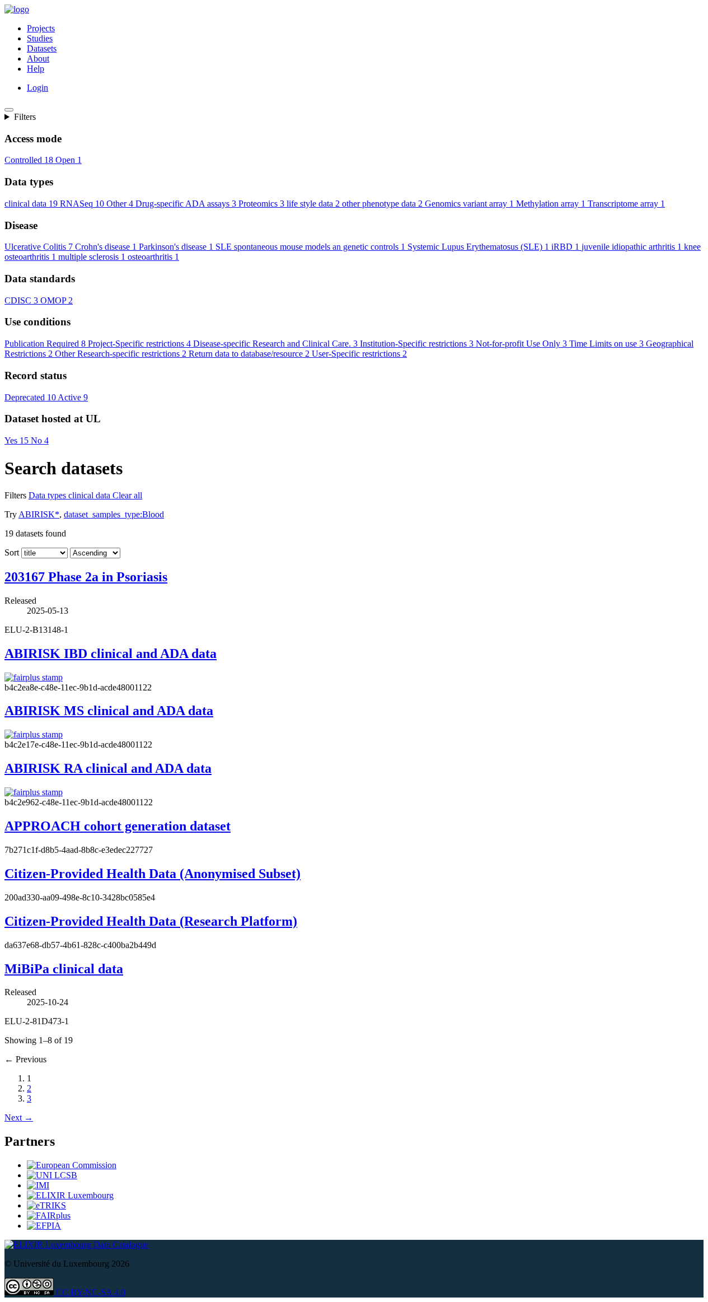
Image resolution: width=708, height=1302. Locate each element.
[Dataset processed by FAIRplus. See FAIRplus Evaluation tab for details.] (33, 677)
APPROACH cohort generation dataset (117, 826)
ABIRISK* (38, 514)
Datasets (42, 48)
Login (37, 87)
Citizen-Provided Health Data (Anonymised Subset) (152, 873)
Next (18, 1117)
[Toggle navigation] (8, 109)
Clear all (127, 495)
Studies (40, 38)
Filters (25, 117)
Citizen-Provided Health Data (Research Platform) (150, 921)
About (38, 58)
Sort (11, 552)
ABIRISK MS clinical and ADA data (108, 710)
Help (35, 68)
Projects (41, 28)
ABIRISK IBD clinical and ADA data (110, 653)
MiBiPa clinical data (63, 969)
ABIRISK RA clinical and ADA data (108, 768)
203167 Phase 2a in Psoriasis (85, 577)
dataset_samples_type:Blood (114, 514)
